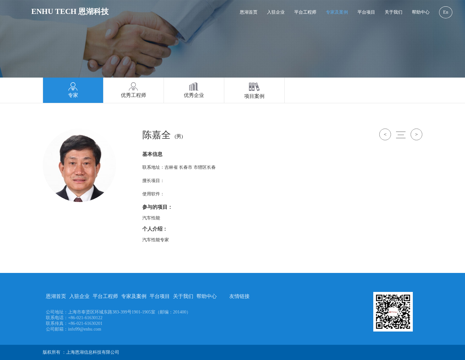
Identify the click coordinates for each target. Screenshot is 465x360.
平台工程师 (305, 12)
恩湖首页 (248, 12)
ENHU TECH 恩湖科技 (70, 11)
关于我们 (393, 12)
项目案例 (254, 96)
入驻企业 (276, 12)
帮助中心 (421, 12)
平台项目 (366, 12)
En (445, 12)
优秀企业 (194, 95)
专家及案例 (337, 12)
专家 (73, 95)
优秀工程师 (133, 95)
